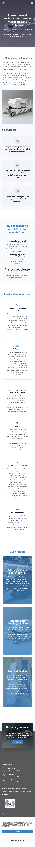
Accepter (17, 831)
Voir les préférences (17, 840)
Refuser (17, 836)
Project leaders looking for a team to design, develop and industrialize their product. (17, 199)
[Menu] (32, 3)
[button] (32, 819)
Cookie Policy (17, 844)
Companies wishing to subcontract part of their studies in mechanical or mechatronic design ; (17, 149)
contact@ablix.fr (13, 782)
